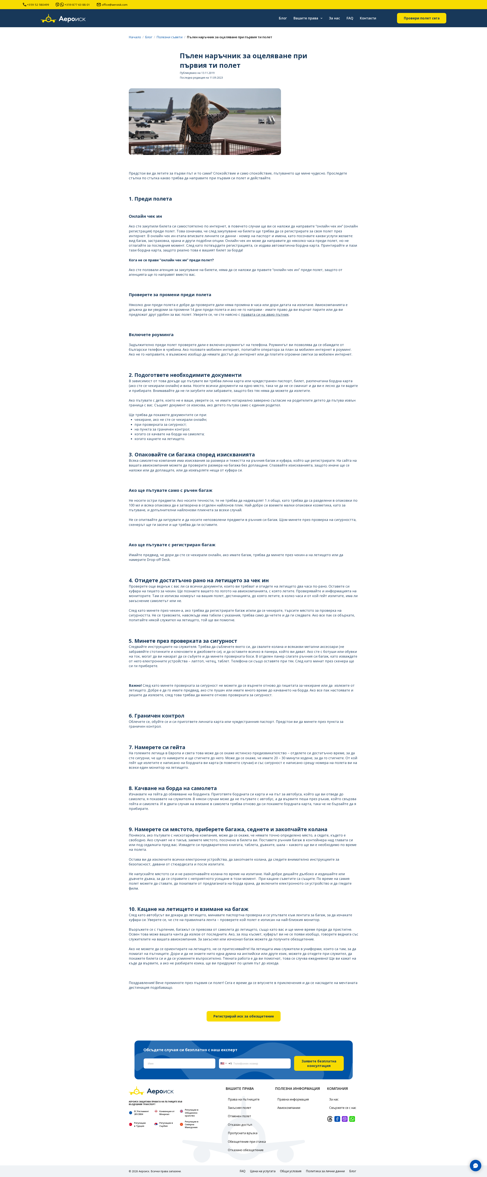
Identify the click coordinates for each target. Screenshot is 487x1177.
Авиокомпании (288, 1108)
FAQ (349, 18)
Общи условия (290, 1171)
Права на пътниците (243, 1099)
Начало (135, 37)
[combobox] (225, 1063)
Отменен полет (239, 1116)
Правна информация (293, 1099)
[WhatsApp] (352, 1119)
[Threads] (330, 1119)
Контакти (368, 18)
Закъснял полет (239, 1108)
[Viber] (345, 1119)
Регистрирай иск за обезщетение (243, 1016)
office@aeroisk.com (114, 4)
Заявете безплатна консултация (319, 1063)
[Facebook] (337, 1119)
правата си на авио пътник (265, 314)
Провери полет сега (422, 18)
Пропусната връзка (242, 1133)
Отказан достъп (240, 1125)
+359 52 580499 (38, 4)
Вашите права (305, 18)
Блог (283, 18)
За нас (334, 18)
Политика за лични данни (325, 1171)
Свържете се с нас (342, 1108)
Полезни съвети (170, 37)
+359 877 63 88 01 (77, 4)
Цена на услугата (262, 1171)
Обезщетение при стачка (247, 1142)
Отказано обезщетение (245, 1150)
